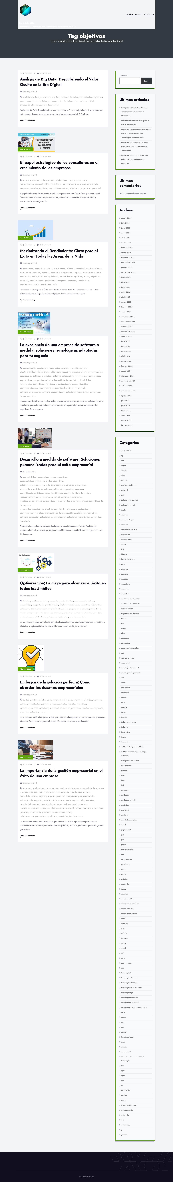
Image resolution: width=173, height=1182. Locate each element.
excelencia (25, 276)
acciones (27, 788)
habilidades (44, 276)
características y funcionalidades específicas (42, 481)
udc (122, 1027)
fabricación (125, 687)
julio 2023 (125, 400)
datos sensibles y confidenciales (70, 368)
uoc (122, 1065)
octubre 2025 (126, 267)
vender (124, 1095)
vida (55, 284)
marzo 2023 (126, 420)
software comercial (75, 388)
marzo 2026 (126, 242)
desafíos (88, 700)
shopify (124, 933)
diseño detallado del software (35, 372)
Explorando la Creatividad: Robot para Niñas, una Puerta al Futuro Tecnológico (134, 146)
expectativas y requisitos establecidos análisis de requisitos (49, 380)
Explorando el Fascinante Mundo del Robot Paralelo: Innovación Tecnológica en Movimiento (136, 133)
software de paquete (30, 392)
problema (75, 708)
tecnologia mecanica (129, 997)
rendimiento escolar (30, 284)
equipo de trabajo (92, 272)
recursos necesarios (61, 812)
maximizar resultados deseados (52, 609)
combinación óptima (84, 601)
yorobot (124, 1134)
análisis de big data (50, 97)
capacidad (79, 268)
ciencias (124, 569)
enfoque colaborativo (63, 376)
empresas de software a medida (35, 376)
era (122, 653)
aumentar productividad (61, 601)
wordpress (125, 1125)
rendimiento (84, 280)
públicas (46, 812)
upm (123, 1070)
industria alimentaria (129, 722)
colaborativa (61, 180)
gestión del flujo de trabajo (77, 493)
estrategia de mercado (130, 668)
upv (122, 1080)
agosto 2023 (126, 395)
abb (122, 460)
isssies (29, 73)
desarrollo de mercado (130, 598)
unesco (124, 1047)
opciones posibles (29, 708)
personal (24, 280)
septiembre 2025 (128, 272)
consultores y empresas (74, 184)
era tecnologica (127, 658)
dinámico (64, 605)
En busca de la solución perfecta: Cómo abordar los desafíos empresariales (55, 684)
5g (122, 455)
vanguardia (125, 1090)
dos (122, 623)
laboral (54, 276)
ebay (123, 633)
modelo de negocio (29, 808)
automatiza (125, 534)
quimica (124, 879)
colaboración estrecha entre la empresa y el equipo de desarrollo (52, 485)
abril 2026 (125, 238)
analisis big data (31, 97)
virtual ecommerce (128, 1105)
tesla (123, 1012)
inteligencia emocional (130, 760)
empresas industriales (130, 648)
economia (125, 638)
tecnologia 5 (126, 973)
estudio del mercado (54, 800)
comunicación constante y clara (38, 368)
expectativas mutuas (58, 188)
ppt (122, 854)
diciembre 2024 (128, 316)
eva (122, 677)
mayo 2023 (125, 410)
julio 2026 (125, 223)
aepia (123, 465)
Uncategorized (30, 91)
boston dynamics (128, 559)
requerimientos (46, 388)
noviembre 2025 (128, 262)
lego (123, 780)
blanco (124, 554)
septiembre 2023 (128, 390)
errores (79, 376)
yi (122, 1130)
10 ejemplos (126, 450)
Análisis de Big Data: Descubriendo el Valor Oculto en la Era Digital (90, 41)
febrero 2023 (126, 425)
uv (122, 1085)
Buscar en (123, 75)
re (84, 513)
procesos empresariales (31, 513)
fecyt (123, 702)
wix (122, 1120)
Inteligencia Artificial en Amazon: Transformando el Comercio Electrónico (134, 111)
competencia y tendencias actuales (74, 792)
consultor (125, 579)
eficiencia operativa (61, 372)
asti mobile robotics (129, 529)
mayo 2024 (126, 351)
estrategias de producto (131, 672)
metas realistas (69, 704)
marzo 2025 (126, 302)
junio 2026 (125, 228)
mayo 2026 (125, 233)
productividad (37, 280)
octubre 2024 (127, 326)
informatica (125, 732)
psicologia (125, 864)
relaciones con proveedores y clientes (39, 816)
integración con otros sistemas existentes (62, 497)
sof (122, 953)
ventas (43, 712)
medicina (125, 805)
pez (122, 839)
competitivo (25, 605)
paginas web (126, 829)
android (124, 490)
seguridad (60, 388)
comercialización (46, 792)
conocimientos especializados (34, 184)
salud (123, 918)
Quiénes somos (133, 14)
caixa (123, 564)
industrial (125, 727)
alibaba (124, 470)
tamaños (73, 816)
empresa (77, 272)
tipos (80, 816)
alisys (123, 475)
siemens (124, 938)
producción (35, 812)
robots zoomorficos (129, 913)
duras (123, 628)
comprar (124, 574)
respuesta (98, 708)
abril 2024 (125, 356)
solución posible (78, 617)
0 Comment (45, 73)
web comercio (127, 1110)
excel (123, 682)
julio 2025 (125, 282)
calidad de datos (69, 97)
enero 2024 (126, 371)
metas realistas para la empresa (72, 804)
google (124, 707)
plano (123, 844)
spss (122, 968)
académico (28, 268)
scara (123, 928)
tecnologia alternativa (130, 978)
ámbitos (26, 601)
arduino (124, 515)
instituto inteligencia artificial (132, 747)
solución (34, 712)
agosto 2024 (126, 336)
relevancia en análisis (84, 101)
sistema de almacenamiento (33, 105)
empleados (66, 272)
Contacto (149, 14)
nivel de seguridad (54, 509)
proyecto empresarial (90, 188)
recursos (72, 280)
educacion (125, 643)
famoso (124, 697)
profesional (50, 280)
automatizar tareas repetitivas (52, 477)
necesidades (38, 509)
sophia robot (126, 963)
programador (126, 859)
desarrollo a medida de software (36, 489)
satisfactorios (40, 617)
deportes (125, 594)
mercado (26, 509)
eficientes (96, 605)
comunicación (60, 700)
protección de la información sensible (63, 513)
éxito (45, 188)
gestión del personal (30, 804)
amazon (124, 480)
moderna (125, 815)
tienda (123, 1017)
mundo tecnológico (129, 820)
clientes (33, 792)
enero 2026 (126, 252)
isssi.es (26, 22)
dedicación (25, 272)
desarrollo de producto (130, 603)
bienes (25, 792)
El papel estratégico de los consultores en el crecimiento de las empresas (59, 165)
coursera (124, 589)
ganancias (89, 800)
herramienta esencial (30, 497)
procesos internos (28, 388)
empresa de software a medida (87, 372)
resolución (87, 708)
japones (124, 770)
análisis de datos (40, 601)
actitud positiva (30, 700)
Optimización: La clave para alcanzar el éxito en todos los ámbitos (63, 585)
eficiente (55, 272)
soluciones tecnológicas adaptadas (83, 392)
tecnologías (53, 105)
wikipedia (125, 1115)
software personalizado (53, 392)
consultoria (125, 584)
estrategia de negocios (31, 800)
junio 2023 (125, 405)
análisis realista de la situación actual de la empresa (78, 788)
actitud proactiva (31, 180)
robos (123, 889)
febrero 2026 (126, 247)
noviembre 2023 (128, 381)
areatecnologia (127, 520)
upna (123, 1075)
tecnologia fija (127, 992)
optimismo (44, 708)
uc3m (123, 1022)
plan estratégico (59, 808)
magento (124, 790)
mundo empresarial (29, 613)
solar (123, 958)
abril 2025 (125, 297)
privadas (24, 812)
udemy (124, 1032)
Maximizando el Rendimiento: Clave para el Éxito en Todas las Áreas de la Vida (59, 253)
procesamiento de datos (60, 101)
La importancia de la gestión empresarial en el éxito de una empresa (61, 773)
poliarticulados (127, 849)
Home (52, 41)
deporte (36, 272)
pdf (122, 834)
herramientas (86, 97)
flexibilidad (85, 380)
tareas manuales (28, 396)
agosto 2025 (126, 277)
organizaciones (63, 384)
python (124, 874)
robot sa (124, 894)
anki (123, 495)
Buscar (146, 81)
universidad (126, 1052)
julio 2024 (125, 341)
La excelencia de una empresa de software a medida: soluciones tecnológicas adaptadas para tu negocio (59, 350)
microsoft (125, 810)
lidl (122, 785)
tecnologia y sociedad (130, 1002)
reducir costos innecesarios (87, 613)
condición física (94, 268)
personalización (79, 384)
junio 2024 (125, 346)
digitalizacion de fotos (130, 613)
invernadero (126, 765)
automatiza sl (126, 539)
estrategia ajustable (29, 704)
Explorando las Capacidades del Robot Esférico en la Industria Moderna (134, 159)
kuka (123, 775)
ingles (123, 737)
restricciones (26, 617)
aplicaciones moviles (129, 500)
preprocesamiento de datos (33, 101)
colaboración (47, 180)
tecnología (25, 521)
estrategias (36, 188)
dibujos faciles (127, 608)
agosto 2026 (126, 218)
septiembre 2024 (128, 331)
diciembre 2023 (127, 376)
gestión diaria (48, 804)
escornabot (125, 663)
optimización (56, 613)
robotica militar (127, 899)
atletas (70, 268)
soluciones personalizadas (53, 517)
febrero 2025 (126, 307)
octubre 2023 (126, 386)
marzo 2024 (126, 361)
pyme (123, 869)
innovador (125, 742)
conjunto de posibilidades (45, 605)
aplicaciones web (128, 505)
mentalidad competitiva (71, 276)
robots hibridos (127, 908)
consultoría (92, 184)
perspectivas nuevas (60, 708)
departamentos (75, 700)
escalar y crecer (92, 376)
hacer (123, 712)
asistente (124, 524)
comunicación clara (78, 180)
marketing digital (128, 800)
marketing (125, 795)
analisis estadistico (128, 485)
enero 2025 (126, 312)
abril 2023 (125, 415)
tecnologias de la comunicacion (134, 1007)
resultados (46, 284)
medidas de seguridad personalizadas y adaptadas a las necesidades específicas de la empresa (61, 503)
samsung (124, 923)
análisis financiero (42, 788)
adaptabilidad (29, 477)
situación (24, 712)
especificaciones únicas (31, 493)
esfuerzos (24, 609)
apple (123, 510)
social (123, 948)
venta (123, 1100)
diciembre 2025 (127, 257)
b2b (122, 549)
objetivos (98, 97)
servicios (63, 816)
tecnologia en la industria (131, 987)
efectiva (46, 272)
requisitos (92, 513)
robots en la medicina (130, 903)
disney (123, 618)
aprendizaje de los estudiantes (50, 268)
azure (123, 544)
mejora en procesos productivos (85, 609)
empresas (24, 188)
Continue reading (27, 120)
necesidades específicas (32, 384)
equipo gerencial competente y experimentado (71, 796)
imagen (124, 717)
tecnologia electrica (129, 982)
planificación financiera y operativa (85, 808)
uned (123, 1042)
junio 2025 (125, 287)
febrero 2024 (127, 366)
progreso (62, 280)
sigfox (123, 943)
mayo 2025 (125, 292)
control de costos (28, 796)
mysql (123, 825)
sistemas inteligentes (58, 617)
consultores (56, 184)
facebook (125, 692)
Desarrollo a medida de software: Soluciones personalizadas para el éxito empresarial (60, 462)
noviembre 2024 (128, 321)
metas (86, 276)
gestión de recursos (50, 704)
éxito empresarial (74, 800)
